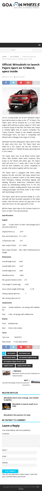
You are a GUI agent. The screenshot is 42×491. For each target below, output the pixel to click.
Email (4, 456)
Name (4, 450)
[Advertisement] (21, 25)
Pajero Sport (8, 366)
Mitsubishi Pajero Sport (28, 357)
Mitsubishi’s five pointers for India (17, 415)
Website (5, 463)
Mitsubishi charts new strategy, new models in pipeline (21, 399)
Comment (5, 434)
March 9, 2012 (8, 77)
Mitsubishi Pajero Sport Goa (14, 362)
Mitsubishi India (10, 357)
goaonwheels (20, 77)
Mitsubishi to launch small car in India (25, 405)
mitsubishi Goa (24, 353)
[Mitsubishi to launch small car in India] (6, 406)
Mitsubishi (11, 353)
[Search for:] (21, 50)
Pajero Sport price (24, 366)
